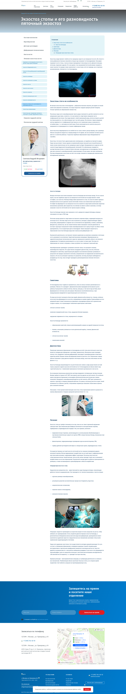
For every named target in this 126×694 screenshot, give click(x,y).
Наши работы (76, 6)
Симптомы (56, 46)
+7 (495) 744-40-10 (98, 6)
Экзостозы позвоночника (29, 109)
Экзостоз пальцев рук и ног (30, 96)
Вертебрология (29, 42)
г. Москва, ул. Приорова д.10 (29, 678)
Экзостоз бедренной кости (29, 67)
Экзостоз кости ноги (28, 88)
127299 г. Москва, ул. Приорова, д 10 (96, 1)
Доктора (45, 6)
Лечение (56, 51)
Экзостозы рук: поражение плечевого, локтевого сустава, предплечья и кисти (32, 114)
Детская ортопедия (30, 46)
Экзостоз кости (27, 84)
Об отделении (37, 6)
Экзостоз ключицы (27, 76)
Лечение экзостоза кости (33, 59)
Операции (60, 6)
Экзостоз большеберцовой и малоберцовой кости (34, 72)
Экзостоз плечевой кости (29, 100)
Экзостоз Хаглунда (61, 44)
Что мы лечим (69, 678)
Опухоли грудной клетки (32, 118)
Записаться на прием (96, 7)
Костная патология (30, 37)
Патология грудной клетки (33, 122)
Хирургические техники (72, 682)
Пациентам (68, 6)
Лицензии (68, 684)
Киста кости (28, 54)
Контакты (85, 6)
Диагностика (57, 48)
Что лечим (52, 6)
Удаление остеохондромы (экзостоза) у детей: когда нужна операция (32, 62)
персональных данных (42, 619)
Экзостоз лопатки (27, 92)
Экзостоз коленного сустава (30, 80)
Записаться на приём (34, 173)
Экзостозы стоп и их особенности (63, 42)
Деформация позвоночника (34, 50)
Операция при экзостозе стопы (65, 53)
